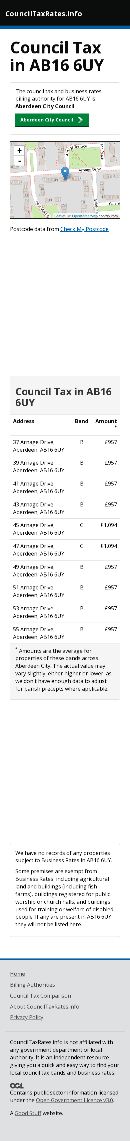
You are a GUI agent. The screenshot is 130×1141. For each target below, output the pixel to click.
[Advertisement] (65, 302)
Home (17, 973)
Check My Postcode (84, 229)
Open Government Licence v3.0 (74, 1100)
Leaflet (59, 215)
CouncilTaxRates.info (43, 13)
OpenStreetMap (85, 215)
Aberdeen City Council (46, 119)
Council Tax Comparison (40, 995)
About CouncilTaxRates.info (44, 1006)
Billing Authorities (32, 984)
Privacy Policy (26, 1017)
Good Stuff (28, 1113)
